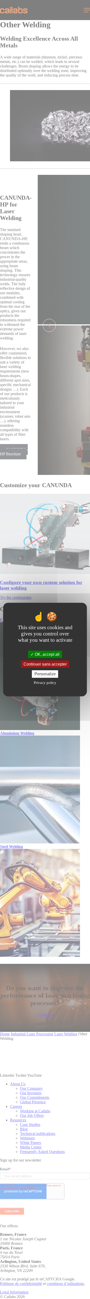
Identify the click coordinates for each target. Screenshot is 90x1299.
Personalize (45, 674)
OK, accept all (47, 654)
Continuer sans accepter (45, 664)
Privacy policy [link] (45, 682)
